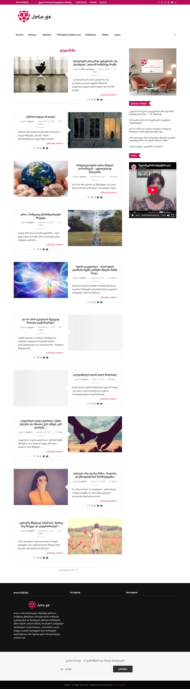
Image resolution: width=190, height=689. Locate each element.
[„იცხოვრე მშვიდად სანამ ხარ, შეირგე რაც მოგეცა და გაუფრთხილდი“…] (95, 536)
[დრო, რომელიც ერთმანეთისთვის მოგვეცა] (95, 228)
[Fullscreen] (172, 215)
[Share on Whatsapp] (95, 99)
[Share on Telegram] (98, 99)
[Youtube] (172, 2)
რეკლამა (103, 2)
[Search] (175, 35)
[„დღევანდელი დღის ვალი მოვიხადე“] (41, 388)
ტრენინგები (90, 34)
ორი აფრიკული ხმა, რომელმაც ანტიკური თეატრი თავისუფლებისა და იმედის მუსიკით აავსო (152, 139)
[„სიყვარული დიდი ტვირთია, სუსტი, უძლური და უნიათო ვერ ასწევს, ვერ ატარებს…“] (95, 434)
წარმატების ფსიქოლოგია (69, 34)
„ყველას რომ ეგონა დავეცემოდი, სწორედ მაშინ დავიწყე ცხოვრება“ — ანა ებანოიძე (151, 112)
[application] (152, 190)
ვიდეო (118, 34)
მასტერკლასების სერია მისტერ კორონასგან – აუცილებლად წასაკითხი (94, 169)
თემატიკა (32, 34)
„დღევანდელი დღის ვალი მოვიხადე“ (95, 374)
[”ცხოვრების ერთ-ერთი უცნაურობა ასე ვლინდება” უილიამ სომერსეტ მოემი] (41, 75)
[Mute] (168, 215)
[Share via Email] (101, 99)
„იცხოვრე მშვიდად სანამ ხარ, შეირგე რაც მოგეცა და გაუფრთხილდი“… (40, 524)
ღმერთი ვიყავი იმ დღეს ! (41, 116)
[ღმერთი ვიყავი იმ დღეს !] (95, 130)
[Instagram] (165, 2)
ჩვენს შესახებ (81, 2)
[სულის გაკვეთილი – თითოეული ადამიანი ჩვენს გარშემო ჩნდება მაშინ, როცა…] (41, 280)
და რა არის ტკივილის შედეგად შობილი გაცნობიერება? (41, 321)
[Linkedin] (168, 2)
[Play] (132, 215)
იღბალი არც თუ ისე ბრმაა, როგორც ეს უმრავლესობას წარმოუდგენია (94, 475)
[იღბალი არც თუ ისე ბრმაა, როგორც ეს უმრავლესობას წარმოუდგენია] (41, 487)
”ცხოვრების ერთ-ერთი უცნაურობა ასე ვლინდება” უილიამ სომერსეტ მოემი (94, 62)
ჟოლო (31, 121)
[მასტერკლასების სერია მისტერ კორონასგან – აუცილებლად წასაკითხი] (41, 179)
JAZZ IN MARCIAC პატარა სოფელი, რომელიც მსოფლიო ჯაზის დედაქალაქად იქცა (150, 130)
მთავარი (20, 34)
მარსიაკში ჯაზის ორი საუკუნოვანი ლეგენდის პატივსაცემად (61, 2)
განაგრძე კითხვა (108, 94)
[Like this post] (88, 99)
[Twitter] (162, 2)
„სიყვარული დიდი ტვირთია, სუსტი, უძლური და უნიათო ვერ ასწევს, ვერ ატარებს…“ (41, 424)
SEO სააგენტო (119, 684)
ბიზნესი (105, 34)
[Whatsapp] (175, 2)
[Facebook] (158, 2)
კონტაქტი (93, 2)
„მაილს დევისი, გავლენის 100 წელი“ (146, 146)
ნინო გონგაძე (87, 69)
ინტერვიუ (46, 34)
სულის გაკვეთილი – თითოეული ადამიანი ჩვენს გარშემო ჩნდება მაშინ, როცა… (95, 270)
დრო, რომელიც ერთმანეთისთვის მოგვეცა (41, 216)
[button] (33, 2)
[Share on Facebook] (91, 99)
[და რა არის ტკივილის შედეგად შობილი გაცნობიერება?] (95, 333)
